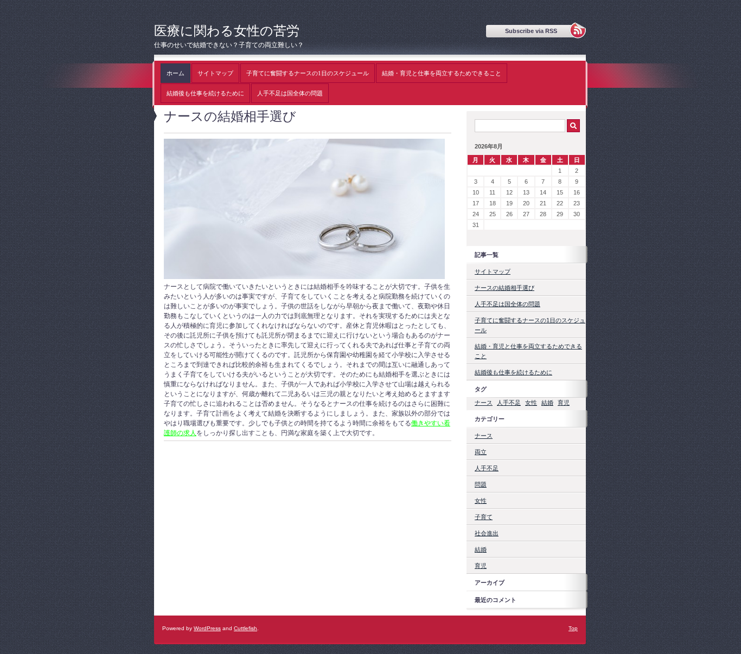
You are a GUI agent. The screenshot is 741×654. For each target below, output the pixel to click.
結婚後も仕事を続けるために (205, 93)
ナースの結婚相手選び (504, 287)
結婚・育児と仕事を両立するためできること (441, 73)
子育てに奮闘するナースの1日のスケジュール (307, 73)
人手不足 (509, 402)
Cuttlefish (245, 628)
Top (573, 628)
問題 (481, 484)
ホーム (175, 73)
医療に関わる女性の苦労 (226, 30)
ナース (484, 402)
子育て (484, 517)
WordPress (207, 628)
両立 (481, 452)
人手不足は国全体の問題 (290, 93)
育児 (564, 402)
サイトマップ (215, 73)
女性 (531, 402)
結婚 (547, 402)
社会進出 (487, 533)
